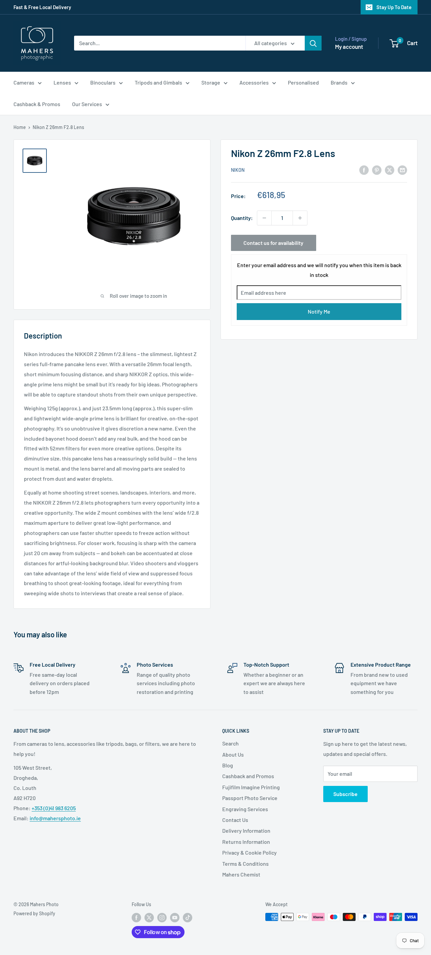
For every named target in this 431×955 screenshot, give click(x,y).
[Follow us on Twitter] (149, 917)
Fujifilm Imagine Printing (251, 787)
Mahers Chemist (241, 874)
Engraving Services (245, 809)
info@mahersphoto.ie (55, 818)
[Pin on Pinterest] (377, 169)
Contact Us (235, 820)
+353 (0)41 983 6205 (54, 808)
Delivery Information (246, 830)
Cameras (23, 82)
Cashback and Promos (248, 776)
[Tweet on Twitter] (389, 169)
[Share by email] (402, 169)
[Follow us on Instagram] (162, 917)
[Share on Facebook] (364, 169)
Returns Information (246, 841)
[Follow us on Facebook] (136, 917)
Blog (227, 765)
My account (349, 46)
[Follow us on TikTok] (187, 917)
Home (19, 127)
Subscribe (345, 794)
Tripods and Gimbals (158, 82)
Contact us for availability (273, 243)
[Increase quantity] (300, 218)
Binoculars (102, 82)
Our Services (87, 104)
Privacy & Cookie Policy (249, 852)
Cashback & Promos (36, 104)
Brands (339, 82)
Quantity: (242, 218)
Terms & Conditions (245, 863)
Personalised (303, 82)
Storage (210, 82)
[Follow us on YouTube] (174, 917)
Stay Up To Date (393, 7)
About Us (233, 754)
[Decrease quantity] (264, 218)
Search (230, 743)
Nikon (237, 170)
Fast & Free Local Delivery (42, 7)
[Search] (313, 43)
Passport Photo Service (249, 798)
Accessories (254, 82)
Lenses (62, 82)
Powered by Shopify (34, 913)
